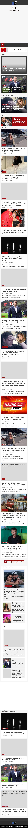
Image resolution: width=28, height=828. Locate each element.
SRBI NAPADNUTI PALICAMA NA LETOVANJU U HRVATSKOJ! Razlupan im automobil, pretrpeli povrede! (13, 417)
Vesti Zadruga (8, 586)
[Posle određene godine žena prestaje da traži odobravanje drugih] (14, 278)
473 (18, 561)
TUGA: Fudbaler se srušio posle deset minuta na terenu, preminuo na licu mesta (13, 258)
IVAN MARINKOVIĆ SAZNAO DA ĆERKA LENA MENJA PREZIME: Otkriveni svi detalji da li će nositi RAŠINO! (13, 108)
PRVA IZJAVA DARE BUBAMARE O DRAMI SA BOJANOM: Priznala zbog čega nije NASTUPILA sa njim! (14, 150)
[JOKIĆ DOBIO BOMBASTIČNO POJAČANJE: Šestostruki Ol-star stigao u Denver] (6, 121)
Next (22, 561)
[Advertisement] (14, 26)
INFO (14, 8)
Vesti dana (5, 104)
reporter (11, 72)
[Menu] (6, 44)
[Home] (3, 45)
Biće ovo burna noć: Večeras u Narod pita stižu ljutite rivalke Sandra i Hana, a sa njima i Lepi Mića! (18, 619)
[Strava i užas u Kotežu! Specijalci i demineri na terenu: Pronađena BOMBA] (14, 472)
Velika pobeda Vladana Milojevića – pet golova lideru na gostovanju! (17, 663)
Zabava (4, 145)
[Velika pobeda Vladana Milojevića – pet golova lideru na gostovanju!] (14, 309)
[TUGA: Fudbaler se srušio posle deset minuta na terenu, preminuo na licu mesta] (14, 245)
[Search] (26, 44)
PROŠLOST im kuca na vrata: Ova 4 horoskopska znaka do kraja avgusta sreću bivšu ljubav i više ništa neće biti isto (13, 204)
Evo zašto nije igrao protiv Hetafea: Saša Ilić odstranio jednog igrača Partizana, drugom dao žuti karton (12, 548)
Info (4, 66)
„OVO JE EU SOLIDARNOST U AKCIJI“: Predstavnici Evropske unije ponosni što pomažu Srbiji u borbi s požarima (14, 515)
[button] (6, 44)
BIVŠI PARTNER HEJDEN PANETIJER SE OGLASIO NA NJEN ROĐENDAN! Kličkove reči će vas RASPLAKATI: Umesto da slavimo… (14, 230)
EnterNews (17, 826)
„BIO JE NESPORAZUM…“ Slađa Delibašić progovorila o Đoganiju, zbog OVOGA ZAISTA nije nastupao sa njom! (13, 177)
